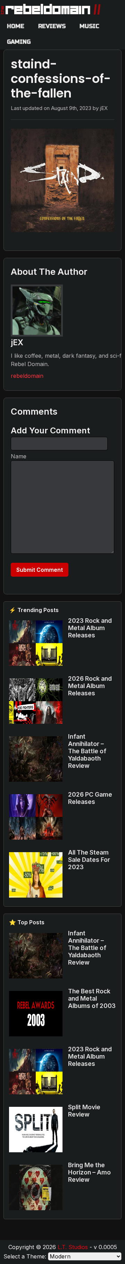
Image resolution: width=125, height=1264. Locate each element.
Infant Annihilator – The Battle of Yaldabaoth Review (87, 751)
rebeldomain (27, 375)
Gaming (19, 42)
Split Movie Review (84, 1110)
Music (89, 26)
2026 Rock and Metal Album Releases (90, 686)
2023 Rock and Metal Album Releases (90, 628)
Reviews (52, 26)
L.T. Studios (73, 1247)
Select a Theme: (24, 1256)
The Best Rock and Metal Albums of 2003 (92, 998)
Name (18, 456)
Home (15, 26)
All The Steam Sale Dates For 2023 (89, 860)
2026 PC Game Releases (90, 798)
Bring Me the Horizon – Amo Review (89, 1172)
